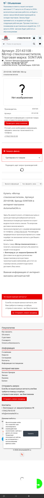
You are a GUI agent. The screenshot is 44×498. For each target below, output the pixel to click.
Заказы (5, 375)
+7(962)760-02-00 (24, 38)
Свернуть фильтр (12, 151)
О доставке (6, 337)
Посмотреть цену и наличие (16, 123)
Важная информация (12, 184)
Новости (5, 355)
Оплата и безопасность (11, 343)
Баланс (4, 381)
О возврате (6, 340)
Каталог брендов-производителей (20, 61)
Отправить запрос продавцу (26, 313)
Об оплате (6, 335)
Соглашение (6, 358)
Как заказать (7, 332)
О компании (6, 352)
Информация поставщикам (12, 363)
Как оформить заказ (29, 184)
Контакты (6, 360)
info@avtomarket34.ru (10, 413)
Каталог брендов (8, 372)
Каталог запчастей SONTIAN (16, 62)
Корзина (5, 378)
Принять (31, 433)
